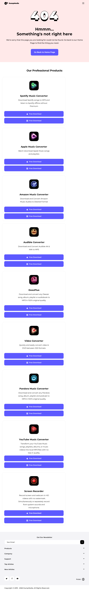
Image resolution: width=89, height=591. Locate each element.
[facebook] (12, 578)
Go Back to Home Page (44, 52)
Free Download (35, 114)
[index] (11, 3)
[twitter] (6, 578)
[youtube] (17, 578)
